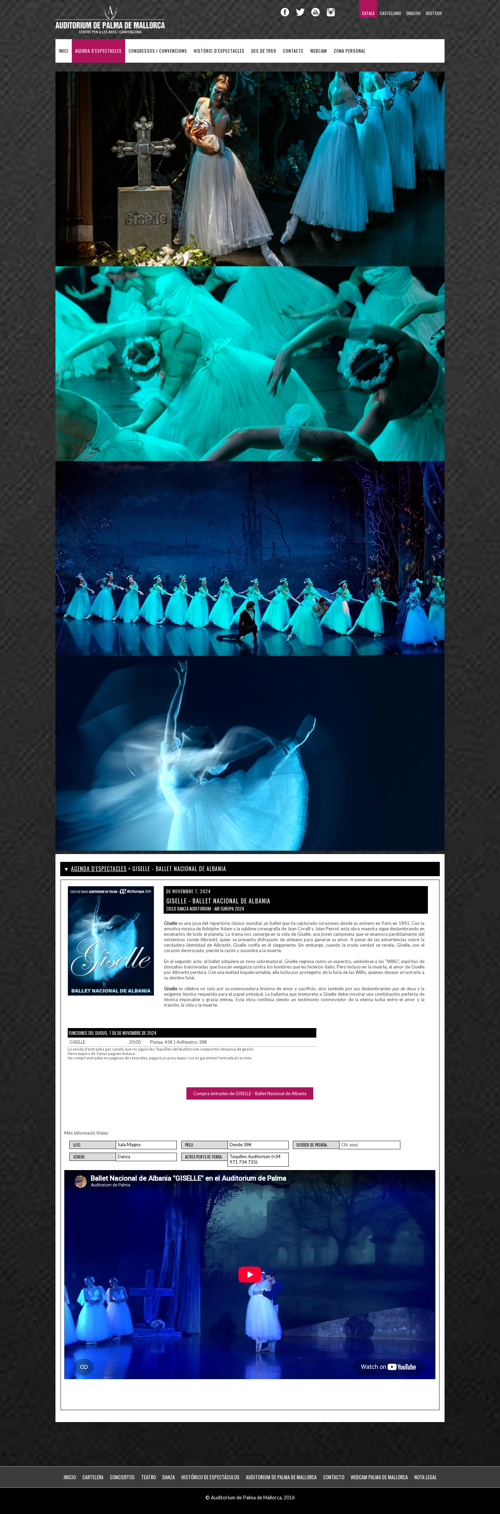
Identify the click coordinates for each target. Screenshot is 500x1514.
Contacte (293, 51)
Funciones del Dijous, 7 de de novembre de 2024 (112, 1032)
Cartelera (92, 1477)
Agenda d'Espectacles (98, 51)
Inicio (70, 1477)
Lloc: (77, 1145)
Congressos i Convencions (158, 51)
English (413, 13)
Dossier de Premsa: (312, 1145)
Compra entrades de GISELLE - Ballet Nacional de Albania (249, 1093)
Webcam (318, 51)
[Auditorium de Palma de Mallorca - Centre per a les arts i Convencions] (110, 32)
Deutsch (434, 13)
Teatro (148, 1477)
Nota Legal (425, 1477)
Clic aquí (349, 1144)
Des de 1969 (263, 51)
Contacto (333, 1477)
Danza (168, 1477)
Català (368, 13)
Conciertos (122, 1477)
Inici (63, 51)
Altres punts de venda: (203, 1157)
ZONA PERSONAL (350, 51)
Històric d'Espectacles (219, 51)
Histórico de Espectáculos (210, 1477)
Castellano (390, 13)
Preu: (189, 1145)
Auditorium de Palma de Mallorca (281, 1477)
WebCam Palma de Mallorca (379, 1477)
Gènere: (79, 1157)
